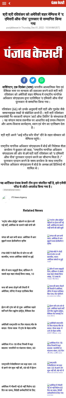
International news (12, 190)
